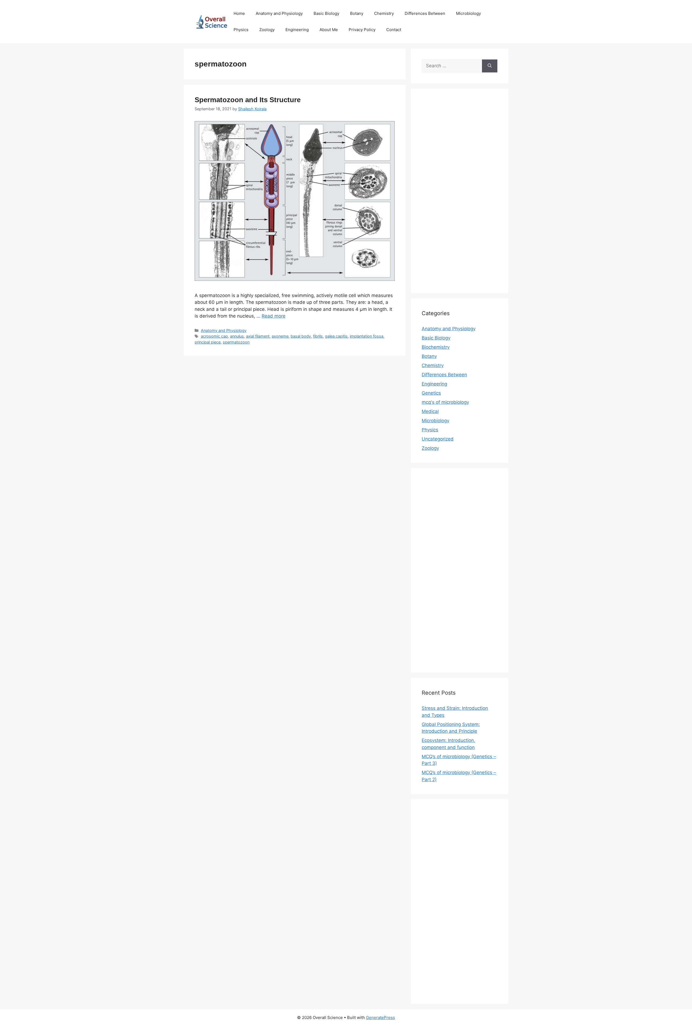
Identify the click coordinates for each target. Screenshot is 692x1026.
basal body (301, 336)
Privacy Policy (362, 29)
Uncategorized (438, 439)
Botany (356, 13)
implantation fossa (366, 336)
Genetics (431, 393)
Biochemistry (436, 347)
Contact (393, 29)
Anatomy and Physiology (279, 13)
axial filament (258, 336)
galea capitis (336, 336)
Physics (241, 29)
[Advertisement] (459, 194)
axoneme (280, 336)
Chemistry (384, 13)
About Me (329, 29)
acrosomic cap (214, 336)
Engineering (297, 29)
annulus (237, 336)
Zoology (267, 29)
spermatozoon (236, 342)
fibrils (318, 336)
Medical (430, 411)
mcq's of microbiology (445, 402)
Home (239, 13)
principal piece (208, 342)
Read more (273, 316)
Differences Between (425, 13)
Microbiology (468, 13)
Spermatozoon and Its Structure (248, 100)
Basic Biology (326, 13)
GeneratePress (380, 1017)
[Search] (489, 65)
